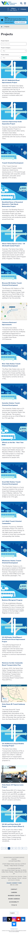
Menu (25, 3)
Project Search (5, 41)
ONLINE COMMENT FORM (14, 883)
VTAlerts (23, 9)
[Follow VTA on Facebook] (5, 919)
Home (1, 27)
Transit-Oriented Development (12, 163)
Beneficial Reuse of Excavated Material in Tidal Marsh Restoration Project (12, 204)
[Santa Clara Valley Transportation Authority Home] (9, 3)
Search (21, 3)
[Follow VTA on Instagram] (14, 919)
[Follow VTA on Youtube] (18, 919)
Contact (14, 889)
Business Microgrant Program (12, 600)
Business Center (14, 895)
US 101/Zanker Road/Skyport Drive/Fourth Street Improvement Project (13, 639)
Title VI (14, 905)
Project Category (5, 47)
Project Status (5, 54)
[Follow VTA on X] (9, 919)
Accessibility (14, 902)
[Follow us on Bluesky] (14, 924)
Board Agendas (14, 899)
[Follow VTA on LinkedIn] (23, 919)
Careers (14, 892)
